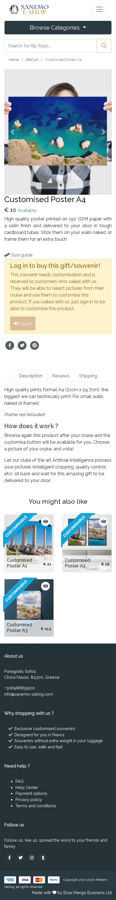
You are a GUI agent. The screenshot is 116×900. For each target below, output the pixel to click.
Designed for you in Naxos (39, 734)
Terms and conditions (35, 805)
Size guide (21, 255)
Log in (25, 323)
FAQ (19, 781)
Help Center (26, 787)
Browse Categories (55, 27)
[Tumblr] (43, 857)
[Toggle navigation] (99, 9)
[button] (12, 132)
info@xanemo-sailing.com (28, 694)
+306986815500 (19, 687)
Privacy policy (28, 799)
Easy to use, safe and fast (38, 746)
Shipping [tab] (88, 376)
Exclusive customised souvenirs (44, 728)
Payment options (31, 793)
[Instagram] (32, 857)
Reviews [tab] (61, 376)
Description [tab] (31, 376)
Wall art (32, 60)
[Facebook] (9, 857)
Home (14, 60)
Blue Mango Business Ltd (87, 892)
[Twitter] (21, 857)
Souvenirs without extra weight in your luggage (58, 740)
